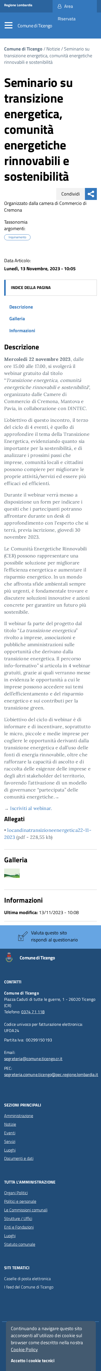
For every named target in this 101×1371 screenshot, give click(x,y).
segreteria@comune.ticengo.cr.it (33, 1058)
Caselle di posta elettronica (27, 1279)
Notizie (53, 48)
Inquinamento (17, 237)
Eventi (9, 1133)
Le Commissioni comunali (25, 1210)
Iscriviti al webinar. (30, 808)
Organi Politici (16, 1193)
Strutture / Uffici (18, 1218)
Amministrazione (18, 1115)
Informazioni (22, 330)
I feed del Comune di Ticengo (28, 1287)
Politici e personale (20, 1201)
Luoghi (10, 1150)
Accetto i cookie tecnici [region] (32, 1360)
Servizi (9, 1141)
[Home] (12, 958)
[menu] (10, 25)
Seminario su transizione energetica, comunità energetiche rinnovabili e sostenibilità (48, 55)
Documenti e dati (18, 1158)
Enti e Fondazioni (19, 1227)
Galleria (17, 318)
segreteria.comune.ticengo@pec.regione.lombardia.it (51, 1074)
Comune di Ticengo (35, 25)
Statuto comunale (19, 1244)
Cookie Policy (24, 1349)
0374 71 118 (33, 1012)
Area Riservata (67, 12)
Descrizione (21, 306)
